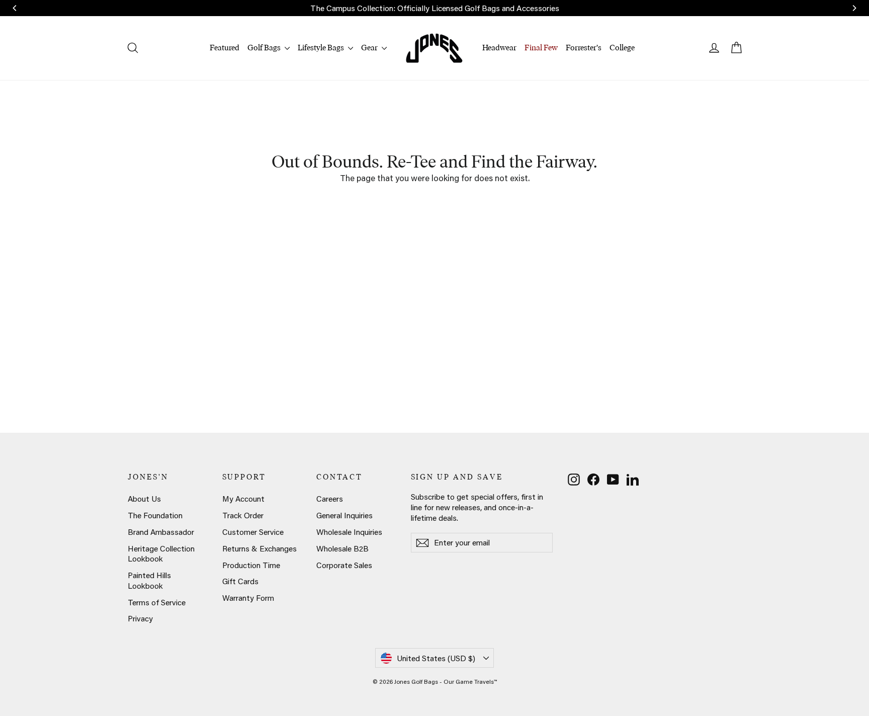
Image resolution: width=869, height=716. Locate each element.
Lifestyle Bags (321, 47)
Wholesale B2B (342, 548)
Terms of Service (157, 602)
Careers (329, 499)
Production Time (251, 565)
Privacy (140, 618)
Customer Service (253, 532)
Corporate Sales (344, 565)
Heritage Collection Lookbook (161, 553)
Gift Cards (240, 581)
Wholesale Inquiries (349, 532)
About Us (144, 499)
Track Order (243, 515)
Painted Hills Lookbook (149, 580)
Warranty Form (248, 598)
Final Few (541, 47)
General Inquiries (344, 515)
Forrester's (583, 47)
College (622, 47)
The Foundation (155, 515)
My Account (243, 499)
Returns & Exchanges (259, 548)
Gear (370, 47)
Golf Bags (264, 47)
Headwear (499, 47)
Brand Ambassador (161, 532)
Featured (224, 47)
